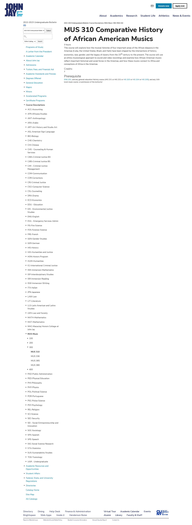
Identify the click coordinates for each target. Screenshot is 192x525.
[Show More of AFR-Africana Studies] (26, 114)
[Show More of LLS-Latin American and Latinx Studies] (26, 305)
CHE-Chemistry (35, 140)
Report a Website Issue (30, 520)
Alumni (107, 515)
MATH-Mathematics (37, 317)
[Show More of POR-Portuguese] (26, 396)
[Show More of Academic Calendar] (24, 56)
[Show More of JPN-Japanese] (26, 292)
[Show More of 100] (28, 338)
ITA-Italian (32, 287)
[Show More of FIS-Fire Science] (26, 225)
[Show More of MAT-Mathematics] (26, 322)
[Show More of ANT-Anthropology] (26, 118)
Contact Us (115, 520)
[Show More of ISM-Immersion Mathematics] (26, 270)
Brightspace (29, 515)
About (103, 15)
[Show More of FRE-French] (26, 234)
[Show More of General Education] (24, 83)
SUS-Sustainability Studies (40, 452)
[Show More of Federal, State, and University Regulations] (24, 478)
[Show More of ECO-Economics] (26, 200)
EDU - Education (35, 204)
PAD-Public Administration (40, 374)
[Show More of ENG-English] (26, 216)
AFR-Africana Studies (37, 114)
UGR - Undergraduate (38, 461)
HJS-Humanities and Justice (40, 252)
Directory (28, 511)
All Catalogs (31, 499)
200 (31, 342)
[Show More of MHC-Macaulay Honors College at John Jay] (26, 326)
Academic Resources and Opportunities (37, 467)
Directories (31, 485)
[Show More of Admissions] (24, 65)
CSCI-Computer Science (38, 186)
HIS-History (33, 247)
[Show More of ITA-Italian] (26, 287)
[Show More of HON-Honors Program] (26, 256)
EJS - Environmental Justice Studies (40, 210)
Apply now (180, 6)
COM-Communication (37, 173)
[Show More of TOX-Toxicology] (26, 457)
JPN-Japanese (34, 292)
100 (31, 338)
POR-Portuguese (35, 396)
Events (147, 511)
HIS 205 (145, 79)
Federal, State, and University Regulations (39, 479)
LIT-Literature (34, 301)
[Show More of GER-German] (26, 243)
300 (31, 347)
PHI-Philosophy (35, 382)
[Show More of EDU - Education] (26, 204)
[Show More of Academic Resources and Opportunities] (24, 466)
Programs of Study (34, 47)
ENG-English (33, 216)
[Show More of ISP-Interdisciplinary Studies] (26, 274)
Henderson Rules (78, 515)
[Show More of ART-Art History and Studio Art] (26, 127)
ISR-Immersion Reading (38, 278)
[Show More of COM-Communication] (26, 173)
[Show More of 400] (28, 369)
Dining (41, 511)
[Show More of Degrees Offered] (24, 78)
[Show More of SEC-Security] (26, 418)
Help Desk (54, 511)
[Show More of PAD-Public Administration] (26, 374)
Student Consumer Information (77, 520)
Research (131, 15)
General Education (34, 82)
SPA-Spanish (33, 435)
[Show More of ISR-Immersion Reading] (26, 279)
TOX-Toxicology (35, 457)
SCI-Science (33, 414)
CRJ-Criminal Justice (37, 182)
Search (40, 41)
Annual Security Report (99, 520)
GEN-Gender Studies (37, 238)
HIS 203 (126, 79)
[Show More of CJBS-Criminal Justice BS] (26, 161)
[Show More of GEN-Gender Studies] (26, 239)
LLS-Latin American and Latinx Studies (41, 307)
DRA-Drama (33, 195)
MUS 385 (35, 360)
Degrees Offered (33, 78)
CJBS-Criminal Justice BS (39, 161)
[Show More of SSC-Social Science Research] (26, 444)
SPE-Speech (33, 439)
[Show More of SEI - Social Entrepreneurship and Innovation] (26, 423)
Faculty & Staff (134, 515)
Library (118, 515)
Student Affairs (33, 473)
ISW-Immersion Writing (38, 283)
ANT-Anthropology (36, 118)
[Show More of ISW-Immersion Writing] (26, 283)
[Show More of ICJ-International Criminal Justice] (26, 265)
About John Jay (33, 60)
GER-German (34, 243)
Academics (116, 15)
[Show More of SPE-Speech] (26, 439)
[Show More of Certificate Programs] (24, 100)
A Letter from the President (39, 51)
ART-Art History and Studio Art (42, 127)
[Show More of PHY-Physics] (26, 387)
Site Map (30, 494)
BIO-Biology (33, 136)
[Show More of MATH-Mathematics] (26, 317)
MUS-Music (33, 334)
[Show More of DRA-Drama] (26, 195)
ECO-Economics (35, 200)
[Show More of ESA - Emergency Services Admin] (26, 221)
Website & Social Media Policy (52, 520)
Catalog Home (32, 490)
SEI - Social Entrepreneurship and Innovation (43, 424)
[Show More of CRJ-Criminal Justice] (26, 182)
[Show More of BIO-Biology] (26, 136)
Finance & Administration (78, 511)
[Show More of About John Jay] (24, 60)
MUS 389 (35, 365)
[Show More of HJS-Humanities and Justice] (26, 252)
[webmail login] (152, 5)
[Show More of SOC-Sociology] (26, 430)
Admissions (31, 65)
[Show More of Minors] (24, 91)
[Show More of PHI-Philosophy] (26, 383)
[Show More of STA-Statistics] (26, 448)
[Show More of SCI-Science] (26, 414)
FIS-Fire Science (35, 225)
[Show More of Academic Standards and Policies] (24, 74)
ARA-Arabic (33, 122)
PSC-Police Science (36, 400)
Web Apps (46, 515)
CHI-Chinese (33, 145)
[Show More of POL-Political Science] (26, 392)
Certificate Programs (35, 100)
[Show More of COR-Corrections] (26, 178)
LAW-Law (32, 296)
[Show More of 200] (28, 343)
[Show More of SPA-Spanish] (26, 435)
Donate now (163, 6)
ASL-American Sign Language (41, 131)
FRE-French (33, 234)
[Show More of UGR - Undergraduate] (26, 461)
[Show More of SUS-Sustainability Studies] (26, 452)
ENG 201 (67, 79)
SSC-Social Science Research (40, 443)
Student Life (148, 15)
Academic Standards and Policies (41, 74)
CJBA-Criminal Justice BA (39, 157)
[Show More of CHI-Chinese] (26, 145)
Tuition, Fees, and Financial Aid (40, 69)
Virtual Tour (110, 511)
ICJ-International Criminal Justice (42, 265)
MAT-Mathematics (36, 322)
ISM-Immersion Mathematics (41, 270)
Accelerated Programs (36, 96)
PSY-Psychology (35, 405)
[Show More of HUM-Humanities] (26, 261)
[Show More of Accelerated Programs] (24, 96)
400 (31, 369)
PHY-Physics (33, 387)
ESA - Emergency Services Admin (43, 221)
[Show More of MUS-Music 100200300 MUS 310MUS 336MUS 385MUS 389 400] (26, 334)
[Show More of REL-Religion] (26, 409)
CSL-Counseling (35, 191)
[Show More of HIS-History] (26, 247)
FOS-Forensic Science (37, 230)
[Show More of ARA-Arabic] (26, 123)
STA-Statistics (34, 448)
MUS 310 (35, 351)
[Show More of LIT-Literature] (26, 301)
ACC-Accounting (35, 109)
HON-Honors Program (38, 256)
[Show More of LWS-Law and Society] (26, 313)
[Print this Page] (25, 25)
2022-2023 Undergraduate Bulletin (76, 23)
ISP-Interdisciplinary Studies (41, 274)
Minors (29, 91)
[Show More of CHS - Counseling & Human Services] (26, 149)
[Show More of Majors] (24, 87)
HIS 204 (136, 79)
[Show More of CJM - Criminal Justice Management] (26, 166)
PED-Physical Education (38, 378)
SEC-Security (34, 418)
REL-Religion (33, 409)
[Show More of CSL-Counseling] (26, 191)
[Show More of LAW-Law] (26, 296)
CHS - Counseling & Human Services (40, 151)
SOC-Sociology (34, 430)
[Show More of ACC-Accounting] (26, 109)
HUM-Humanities (36, 261)
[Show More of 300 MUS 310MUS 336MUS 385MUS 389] (28, 347)
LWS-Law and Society (38, 313)
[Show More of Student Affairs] (24, 473)
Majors (29, 87)
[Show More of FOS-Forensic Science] (26, 230)
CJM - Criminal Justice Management (37, 167)
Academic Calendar (34, 56)
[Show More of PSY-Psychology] (26, 405)
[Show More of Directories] (24, 485)
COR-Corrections (35, 178)
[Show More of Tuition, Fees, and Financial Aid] (24, 69)
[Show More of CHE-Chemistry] (26, 140)
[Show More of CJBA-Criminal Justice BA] (26, 157)
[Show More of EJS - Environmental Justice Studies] (26, 209)
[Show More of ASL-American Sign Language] (26, 131)
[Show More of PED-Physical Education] (26, 378)
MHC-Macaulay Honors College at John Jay (43, 328)
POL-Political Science (37, 391)
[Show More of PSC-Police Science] (26, 400)
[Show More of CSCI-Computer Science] (26, 187)
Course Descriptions (35, 105)
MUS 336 (35, 356)
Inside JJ (60, 515)
